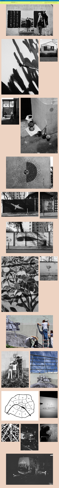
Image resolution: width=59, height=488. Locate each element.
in (57, 0)
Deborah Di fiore (3, 0)
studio (31, 0)
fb (56, 0)
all (30, 0)
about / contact (46, 0)
